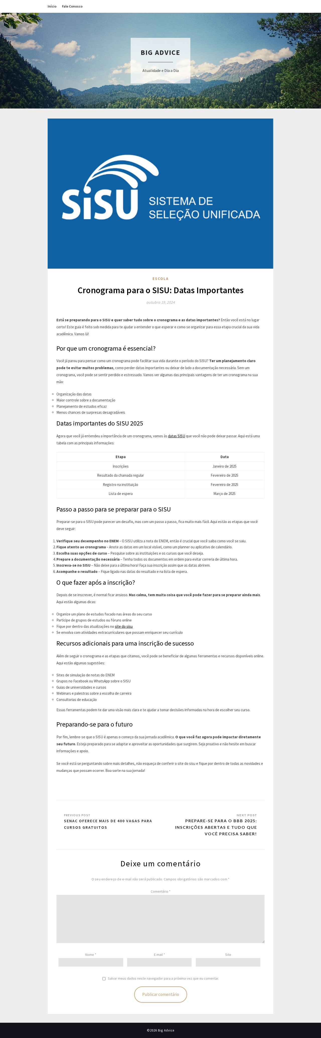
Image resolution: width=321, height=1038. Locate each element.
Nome (90, 954)
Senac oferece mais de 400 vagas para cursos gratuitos (108, 824)
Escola (160, 278)
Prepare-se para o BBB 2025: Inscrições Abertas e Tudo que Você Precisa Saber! (216, 827)
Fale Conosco (72, 6)
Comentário (161, 891)
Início (52, 6)
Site (228, 954)
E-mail (159, 954)
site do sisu (124, 626)
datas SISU (176, 436)
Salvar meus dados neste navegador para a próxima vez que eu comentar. (163, 978)
